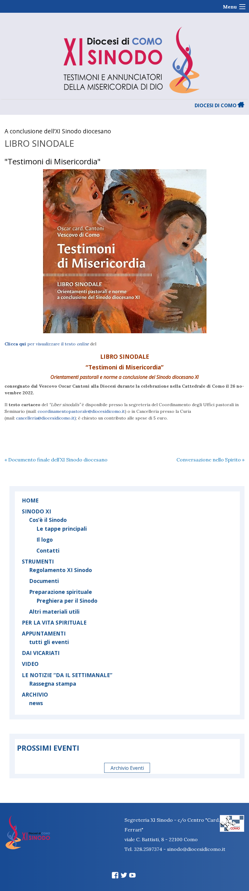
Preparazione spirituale (60, 591)
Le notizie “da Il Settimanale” (67, 675)
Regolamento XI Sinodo (60, 570)
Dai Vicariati (41, 652)
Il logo (44, 539)
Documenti (44, 580)
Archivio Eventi (127, 767)
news (36, 703)
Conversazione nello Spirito (210, 460)
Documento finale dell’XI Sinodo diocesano (56, 460)
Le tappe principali (61, 528)
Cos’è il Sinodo (48, 519)
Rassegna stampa (52, 683)
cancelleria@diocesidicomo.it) (46, 418)
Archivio (35, 694)
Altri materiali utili (54, 611)
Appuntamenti (44, 633)
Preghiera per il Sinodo (66, 600)
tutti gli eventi (49, 642)
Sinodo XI (36, 511)
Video (30, 663)
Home (30, 500)
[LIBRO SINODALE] (124, 251)
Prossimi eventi (48, 748)
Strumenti (38, 561)
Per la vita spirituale (54, 622)
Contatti (48, 550)
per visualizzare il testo (47, 344)
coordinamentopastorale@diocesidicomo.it (81, 411)
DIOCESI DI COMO (216, 105)
